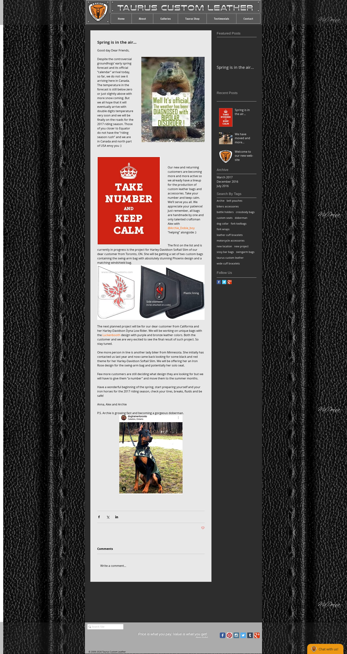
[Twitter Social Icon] (243, 635)
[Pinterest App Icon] (229, 635)
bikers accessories (228, 206)
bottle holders (225, 212)
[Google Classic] (257, 635)
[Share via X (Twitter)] (108, 517)
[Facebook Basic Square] (219, 282)
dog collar (223, 223)
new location (224, 246)
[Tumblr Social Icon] (250, 635)
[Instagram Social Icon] (236, 635)
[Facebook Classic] (222, 635)
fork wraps (223, 229)
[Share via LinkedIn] (116, 517)
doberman (241, 218)
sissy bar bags (225, 252)
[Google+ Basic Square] (230, 282)
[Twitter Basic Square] (224, 282)
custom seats (225, 218)
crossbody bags (245, 212)
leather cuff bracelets (230, 235)
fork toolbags (239, 223)
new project (241, 246)
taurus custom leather (230, 257)
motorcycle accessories (231, 240)
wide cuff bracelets (228, 263)
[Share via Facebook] (99, 517)
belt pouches (234, 200)
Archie (220, 200)
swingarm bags (245, 252)
